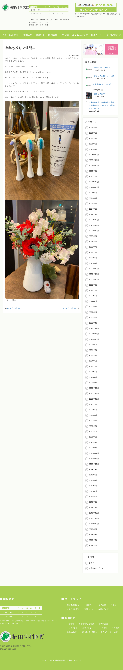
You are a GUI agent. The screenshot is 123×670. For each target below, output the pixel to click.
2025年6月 (93, 171)
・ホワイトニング (88, 628)
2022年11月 (94, 274)
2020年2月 (93, 442)
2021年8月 (93, 350)
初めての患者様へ (11, 34)
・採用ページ (88, 609)
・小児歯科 (102, 628)
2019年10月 (94, 464)
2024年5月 (93, 209)
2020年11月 (94, 393)
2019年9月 (93, 469)
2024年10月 (94, 187)
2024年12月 (94, 182)
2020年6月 (93, 420)
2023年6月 (93, 236)
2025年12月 (94, 154)
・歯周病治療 (102, 624)
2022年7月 (93, 296)
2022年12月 (94, 268)
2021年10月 (94, 339)
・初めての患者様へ (73, 605)
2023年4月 (93, 247)
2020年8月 (93, 410)
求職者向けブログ (96, 568)
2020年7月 (93, 415)
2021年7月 (93, 355)
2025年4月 (93, 176)
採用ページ (96, 34)
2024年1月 (93, 214)
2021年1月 (93, 382)
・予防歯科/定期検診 (85, 624)
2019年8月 (93, 475)
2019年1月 (93, 507)
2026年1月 (93, 149)
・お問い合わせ (102, 609)
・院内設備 (101, 605)
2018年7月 (93, 540)
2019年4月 (93, 496)
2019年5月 (93, 491)
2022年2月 (93, 317)
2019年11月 (94, 458)
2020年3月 (93, 437)
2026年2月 (93, 144)
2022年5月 (93, 306)
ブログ (91, 563)
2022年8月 (93, 290)
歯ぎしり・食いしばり (110, 632)
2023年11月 (94, 225)
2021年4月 (93, 366)
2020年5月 (93, 426)
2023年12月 (94, 220)
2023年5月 (93, 241)
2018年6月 (93, 545)
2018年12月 (94, 513)
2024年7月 (93, 198)
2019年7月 (93, 480)
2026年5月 (93, 133)
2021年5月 (93, 361)
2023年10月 (94, 230)
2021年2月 (93, 377)
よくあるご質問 (80, 34)
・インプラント (71, 628)
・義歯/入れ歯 (71, 632)
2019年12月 (94, 453)
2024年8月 (93, 193)
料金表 (65, 34)
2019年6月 (93, 486)
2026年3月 (93, 138)
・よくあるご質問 (72, 609)
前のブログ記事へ (14, 308)
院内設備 (52, 34)
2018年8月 (93, 534)
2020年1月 (93, 448)
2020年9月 (93, 404)
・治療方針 (88, 605)
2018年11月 (94, 518)
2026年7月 (93, 127)
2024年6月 (93, 203)
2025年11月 (94, 160)
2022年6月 (93, 301)
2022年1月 (93, 323)
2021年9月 (93, 344)
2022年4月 (93, 312)
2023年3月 (93, 252)
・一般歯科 (69, 624)
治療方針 (28, 34)
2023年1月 (93, 263)
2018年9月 (93, 529)
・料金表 (112, 605)
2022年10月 (94, 279)
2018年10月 (94, 524)
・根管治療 (114, 628)
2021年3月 (93, 372)
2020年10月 (94, 399)
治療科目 (40, 34)
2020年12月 (94, 388)
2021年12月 (94, 328)
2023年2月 (93, 258)
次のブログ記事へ (70, 308)
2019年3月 (93, 502)
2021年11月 (94, 334)
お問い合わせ (114, 34)
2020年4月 (93, 431)
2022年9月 (93, 285)
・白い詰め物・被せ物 (89, 632)
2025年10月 (94, 165)
